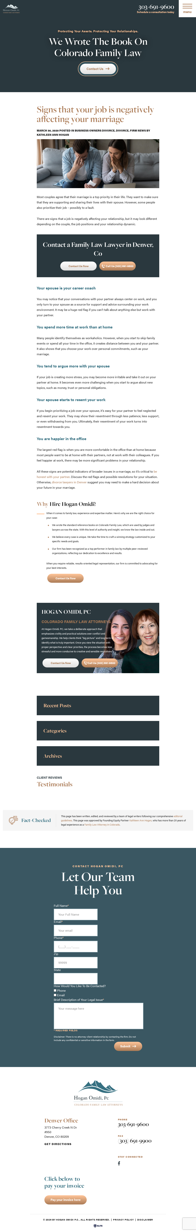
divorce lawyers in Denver (69, 482)
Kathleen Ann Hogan (53, 135)
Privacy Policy (123, 1219)
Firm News (138, 130)
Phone (61, 990)
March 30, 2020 (48, 130)
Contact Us (95, 68)
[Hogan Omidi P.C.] (11, 8)
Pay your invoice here (66, 1199)
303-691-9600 (156, 6)
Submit (125, 1046)
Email (61, 995)
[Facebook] (119, 1163)
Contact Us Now (79, 266)
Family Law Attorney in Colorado (102, 824)
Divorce (122, 130)
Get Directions (58, 1144)
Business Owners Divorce (95, 130)
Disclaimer (145, 1219)
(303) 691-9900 (135, 1140)
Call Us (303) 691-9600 (119, 266)
